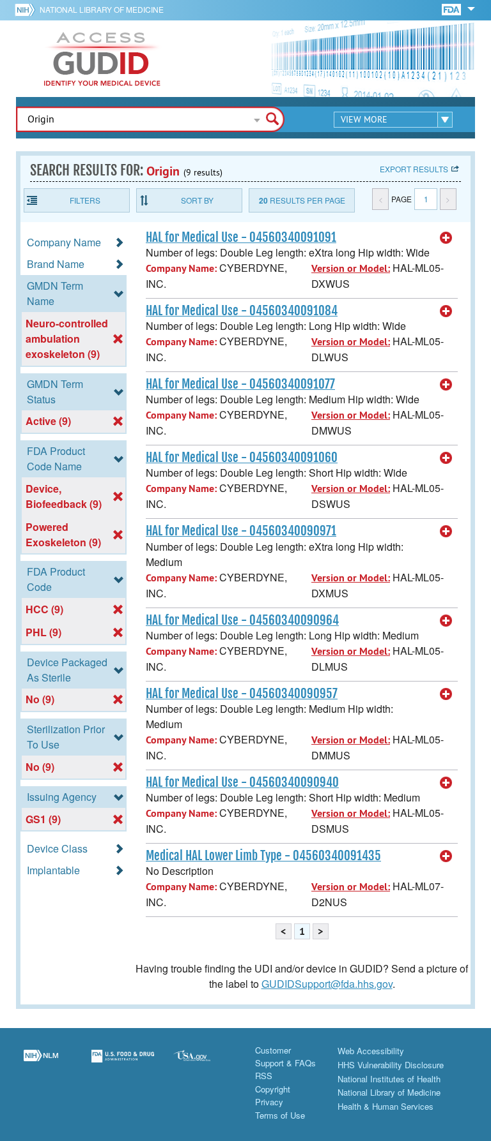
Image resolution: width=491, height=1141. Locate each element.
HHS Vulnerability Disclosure (391, 1065)
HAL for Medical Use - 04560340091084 (242, 310)
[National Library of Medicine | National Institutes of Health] (41, 1064)
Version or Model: (350, 268)
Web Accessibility (371, 1051)
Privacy (269, 1102)
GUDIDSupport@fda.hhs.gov (327, 983)
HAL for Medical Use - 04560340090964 (242, 620)
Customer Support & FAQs (285, 1056)
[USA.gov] (204, 1064)
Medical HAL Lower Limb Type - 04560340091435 (263, 855)
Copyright (272, 1089)
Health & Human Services (385, 1106)
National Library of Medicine (102, 9)
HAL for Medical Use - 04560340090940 (242, 782)
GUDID (102, 58)
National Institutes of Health (389, 1079)
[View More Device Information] (446, 238)
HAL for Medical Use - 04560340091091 (241, 237)
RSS (263, 1076)
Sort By (197, 200)
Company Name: (181, 268)
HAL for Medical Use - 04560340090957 (242, 693)
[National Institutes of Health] (27, 10)
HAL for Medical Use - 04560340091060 (242, 457)
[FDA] (452, 8)
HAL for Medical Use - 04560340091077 (240, 384)
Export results (414, 168)
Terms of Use (280, 1115)
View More (364, 119)
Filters (85, 200)
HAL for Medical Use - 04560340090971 (241, 531)
